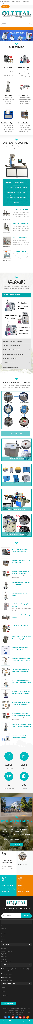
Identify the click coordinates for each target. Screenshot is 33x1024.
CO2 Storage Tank (14, 409)
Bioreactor (3, 948)
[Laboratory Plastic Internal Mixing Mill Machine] (8, 228)
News (2, 931)
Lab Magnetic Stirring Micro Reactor (20, 594)
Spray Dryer (8, 67)
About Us (3, 933)
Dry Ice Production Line (25, 123)
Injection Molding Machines (8, 962)
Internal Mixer (18, 183)
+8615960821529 (7, 980)
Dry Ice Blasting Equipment (16, 520)
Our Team (22, 865)
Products (3, 928)
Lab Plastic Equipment (8, 123)
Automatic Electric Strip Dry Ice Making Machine (21, 561)
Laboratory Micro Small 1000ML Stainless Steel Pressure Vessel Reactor (21, 660)
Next (2, 267)
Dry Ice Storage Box (16, 470)
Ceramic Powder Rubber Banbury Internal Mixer (23, 197)
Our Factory (8, 885)
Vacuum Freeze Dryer (6, 951)
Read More (7, 206)
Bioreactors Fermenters (17, 1008)
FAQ (20, 885)
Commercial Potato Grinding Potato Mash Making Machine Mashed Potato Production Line (21, 671)
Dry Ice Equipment (19, 1010)
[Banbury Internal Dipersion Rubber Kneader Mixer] (8, 214)
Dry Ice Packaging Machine (16, 495)
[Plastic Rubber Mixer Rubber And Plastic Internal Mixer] (8, 242)
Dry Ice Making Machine (16, 445)
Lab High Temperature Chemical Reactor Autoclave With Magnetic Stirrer (21, 725)
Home (2, 925)
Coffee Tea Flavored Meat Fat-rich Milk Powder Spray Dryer (22, 638)
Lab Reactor (8, 95)
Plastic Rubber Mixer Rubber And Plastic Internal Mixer (23, 239)
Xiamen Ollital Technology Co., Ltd (16, 822)
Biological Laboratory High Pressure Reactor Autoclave (20, 649)
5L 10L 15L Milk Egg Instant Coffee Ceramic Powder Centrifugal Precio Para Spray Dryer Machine (20, 551)
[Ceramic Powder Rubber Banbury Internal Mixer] (8, 200)
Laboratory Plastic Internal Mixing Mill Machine (23, 225)
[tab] (16, 295)
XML (2, 941)
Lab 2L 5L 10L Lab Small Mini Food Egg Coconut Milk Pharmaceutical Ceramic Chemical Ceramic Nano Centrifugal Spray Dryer (20, 572)
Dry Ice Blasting (5, 954)
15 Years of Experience (7, 862)
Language (5, 6)
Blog (2, 936)
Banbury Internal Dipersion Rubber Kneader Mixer (23, 211)
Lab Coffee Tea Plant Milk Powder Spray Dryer (22, 627)
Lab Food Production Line (25, 95)
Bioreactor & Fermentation (25, 67)
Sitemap (3, 939)
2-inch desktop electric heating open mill (21, 616)
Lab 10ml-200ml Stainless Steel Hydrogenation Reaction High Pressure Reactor (21, 693)
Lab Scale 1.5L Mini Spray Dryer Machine (21, 605)
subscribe (26, 915)
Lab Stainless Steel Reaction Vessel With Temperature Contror (21, 681)
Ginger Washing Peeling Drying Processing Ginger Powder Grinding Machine (21, 704)
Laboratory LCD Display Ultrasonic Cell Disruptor (19, 736)
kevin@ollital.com (7, 977)
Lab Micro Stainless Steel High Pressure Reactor (21, 583)
